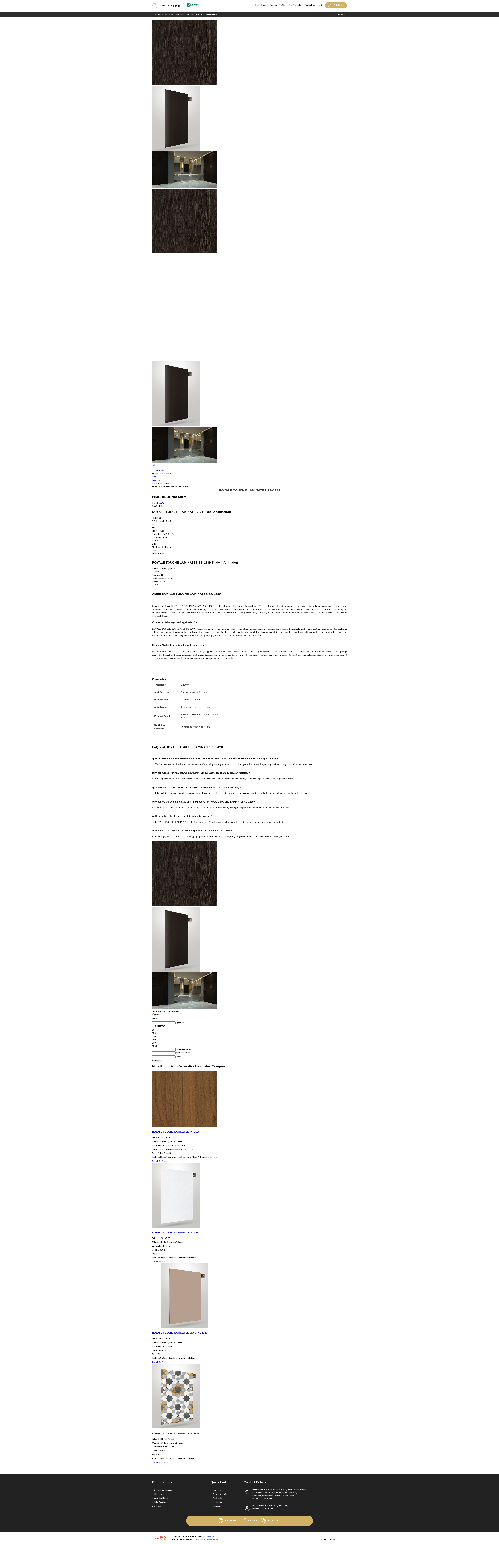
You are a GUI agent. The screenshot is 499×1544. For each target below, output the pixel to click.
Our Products (295, 5)
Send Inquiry (161, 470)
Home (155, 476)
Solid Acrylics (211, 14)
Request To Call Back (161, 473)
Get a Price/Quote (160, 503)
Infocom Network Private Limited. (205, 1539)
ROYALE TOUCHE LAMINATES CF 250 (175, 1232)
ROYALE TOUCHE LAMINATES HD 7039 (175, 1433)
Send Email (338, 5)
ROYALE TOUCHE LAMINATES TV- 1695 (176, 1131)
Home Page (260, 5)
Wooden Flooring (194, 14)
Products (156, 480)
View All (341, 14)
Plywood (180, 14)
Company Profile (277, 5)
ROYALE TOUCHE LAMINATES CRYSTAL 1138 (179, 1332)
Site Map (216, 1506)
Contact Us (310, 5)
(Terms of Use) (208, 1536)
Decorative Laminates (163, 14)
